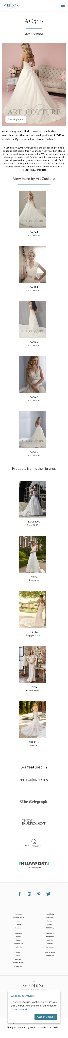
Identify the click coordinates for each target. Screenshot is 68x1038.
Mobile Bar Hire (18, 944)
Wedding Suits (50, 956)
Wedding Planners (50, 952)
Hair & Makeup (50, 928)
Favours (49, 921)
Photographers (50, 937)
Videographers (18, 959)
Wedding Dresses (18, 963)
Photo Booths (50, 933)
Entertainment (49, 917)
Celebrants (18, 928)
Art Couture (34, 34)
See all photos (15, 119)
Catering (18, 924)
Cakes (18, 921)
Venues (18, 956)
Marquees (18, 940)
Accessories (18, 914)
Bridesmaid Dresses (18, 917)
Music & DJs (18, 947)
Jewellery (18, 937)
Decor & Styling (50, 914)
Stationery (49, 944)
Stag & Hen (50, 940)
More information (20, 1009)
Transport (18, 952)
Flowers (49, 924)
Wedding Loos (18, 966)
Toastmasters (50, 947)
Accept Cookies (46, 1016)
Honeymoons (18, 933)
